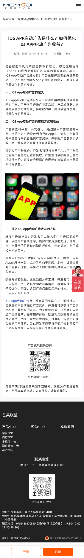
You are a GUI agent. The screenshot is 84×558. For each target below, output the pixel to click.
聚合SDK (7, 433)
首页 (20, 19)
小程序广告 (9, 441)
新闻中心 (31, 19)
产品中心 (9, 426)
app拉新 (7, 450)
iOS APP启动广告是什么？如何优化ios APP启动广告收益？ (59, 19)
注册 (58, 552)
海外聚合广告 (10, 446)
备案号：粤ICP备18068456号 (16, 538)
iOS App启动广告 (17, 301)
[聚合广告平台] (17, 5)
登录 (26, 552)
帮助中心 (38, 426)
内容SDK (7, 437)
